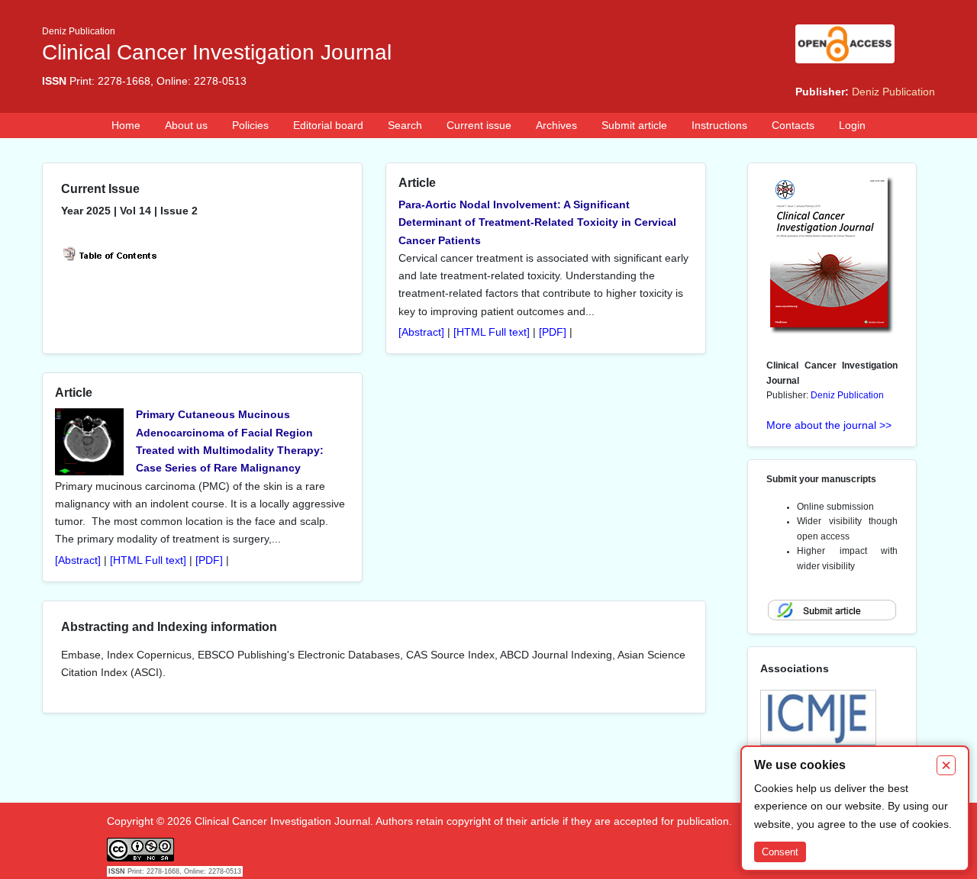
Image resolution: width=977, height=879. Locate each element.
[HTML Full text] (491, 332)
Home (125, 125)
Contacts (793, 125)
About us (186, 125)
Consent (780, 852)
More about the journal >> (829, 425)
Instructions (719, 125)
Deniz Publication (893, 91)
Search (405, 125)
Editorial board (328, 125)
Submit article (634, 125)
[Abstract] (421, 332)
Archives (556, 125)
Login (852, 125)
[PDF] (552, 332)
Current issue (479, 125)
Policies (250, 125)
